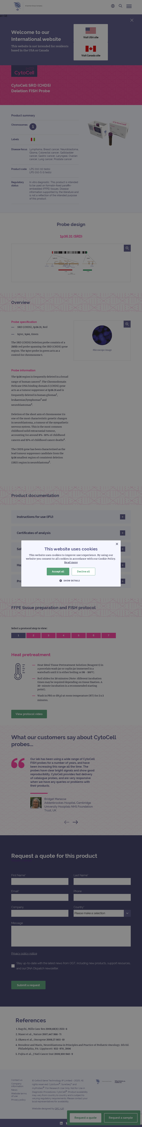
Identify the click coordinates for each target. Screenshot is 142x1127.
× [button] (117, 544)
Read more (71, 562)
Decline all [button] (83, 571)
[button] (71, 580)
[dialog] (71, 563)
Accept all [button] (58, 571)
